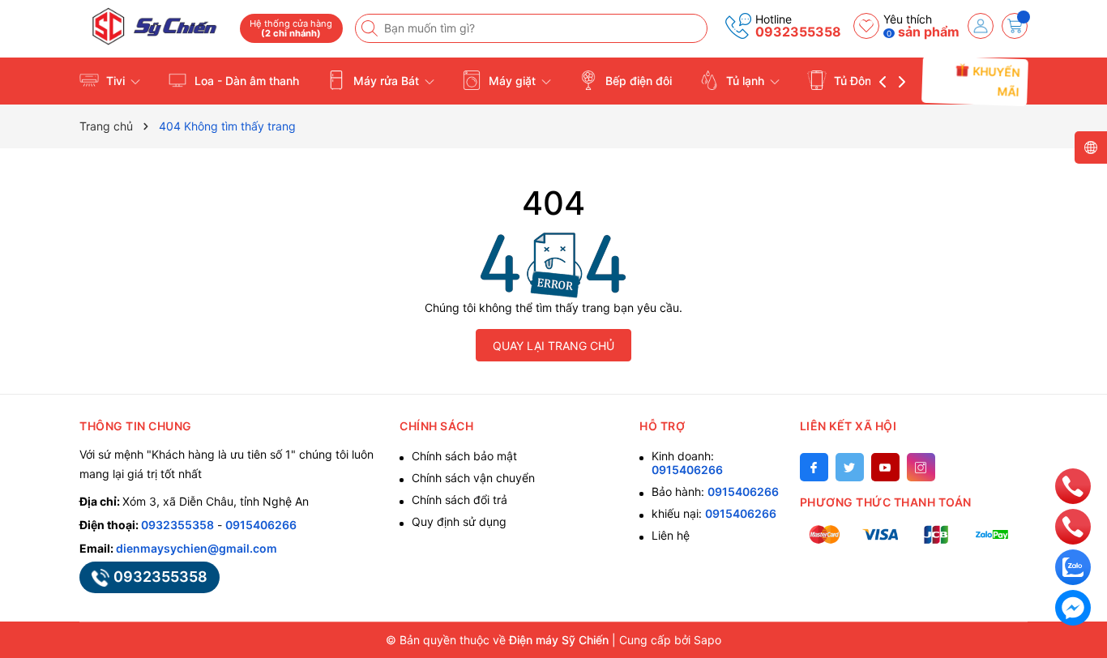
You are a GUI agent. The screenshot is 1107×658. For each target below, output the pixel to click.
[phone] (1073, 485)
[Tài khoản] (981, 26)
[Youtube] (885, 467)
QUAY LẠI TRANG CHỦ (553, 345)
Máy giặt (512, 81)
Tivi (115, 81)
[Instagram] (921, 467)
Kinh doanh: (687, 462)
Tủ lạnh (745, 81)
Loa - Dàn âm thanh (245, 81)
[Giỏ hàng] (1015, 26)
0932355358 (798, 32)
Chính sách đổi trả (459, 499)
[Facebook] (814, 467)
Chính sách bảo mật (464, 456)
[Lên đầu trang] (1072, 449)
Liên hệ (671, 535)
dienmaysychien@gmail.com (196, 548)
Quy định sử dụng (459, 521)
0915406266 (261, 525)
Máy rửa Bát (386, 81)
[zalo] (1073, 566)
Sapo (707, 640)
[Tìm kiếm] (371, 28)
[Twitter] (850, 467)
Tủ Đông (856, 81)
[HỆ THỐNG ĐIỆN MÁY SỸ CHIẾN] (154, 26)
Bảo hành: (715, 491)
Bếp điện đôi (637, 81)
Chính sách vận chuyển (473, 478)
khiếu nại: (714, 513)
